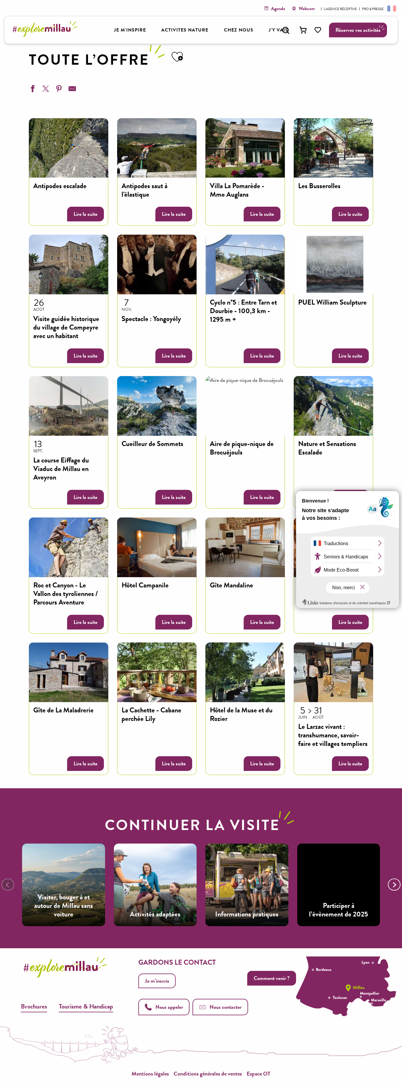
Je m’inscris (157, 981)
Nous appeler (169, 1007)
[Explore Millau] (47, 35)
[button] (286, 30)
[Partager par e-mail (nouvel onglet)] (71, 90)
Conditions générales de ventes (208, 1073)
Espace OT (258, 1073)
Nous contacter (226, 1007)
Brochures (34, 1006)
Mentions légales (150, 1073)
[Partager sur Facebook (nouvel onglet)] (32, 90)
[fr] (391, 8)
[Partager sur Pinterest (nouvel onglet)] (58, 90)
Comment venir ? (272, 978)
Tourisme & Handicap (86, 1006)
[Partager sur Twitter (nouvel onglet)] (45, 90)
